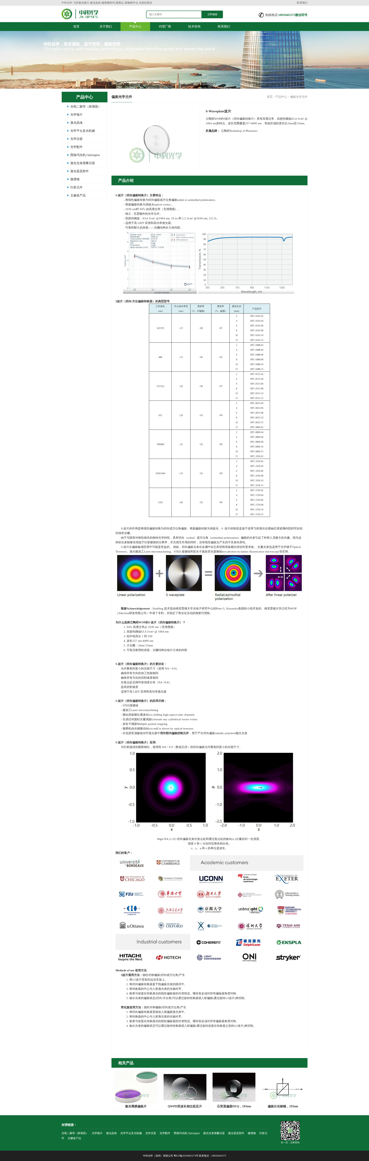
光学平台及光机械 (82, 130)
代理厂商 (165, 26)
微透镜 (75, 179)
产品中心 (135, 26)
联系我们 (302, 2)
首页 (76, 26)
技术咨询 (194, 26)
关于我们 (106, 26)
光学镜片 (76, 114)
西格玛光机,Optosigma (85, 155)
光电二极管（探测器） (85, 106)
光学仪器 (76, 138)
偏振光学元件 (299, 96)
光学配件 (76, 147)
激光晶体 (76, 122)
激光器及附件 (79, 171)
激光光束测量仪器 (82, 163)
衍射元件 (76, 187)
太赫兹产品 (78, 195)
